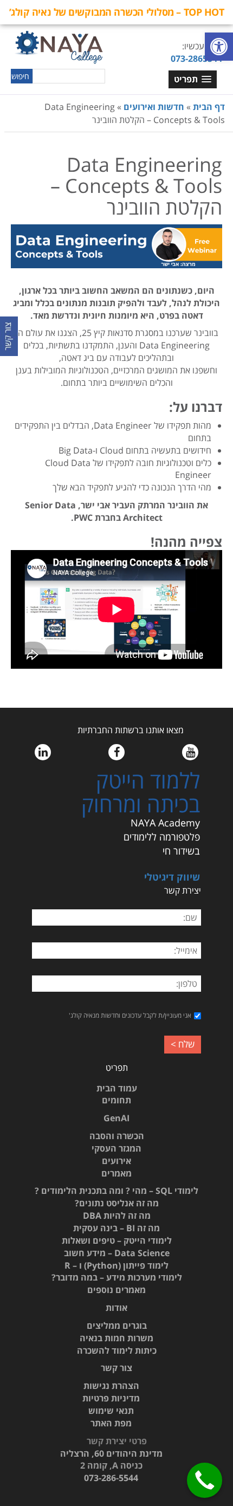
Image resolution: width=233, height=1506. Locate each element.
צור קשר (116, 1368)
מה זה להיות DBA (117, 1215)
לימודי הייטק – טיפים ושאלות (117, 1240)
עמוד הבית (116, 1088)
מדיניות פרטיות (111, 1398)
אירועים (116, 1161)
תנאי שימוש (111, 1411)
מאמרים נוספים (116, 1290)
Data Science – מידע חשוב (117, 1253)
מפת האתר (111, 1423)
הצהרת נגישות (111, 1386)
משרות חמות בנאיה (116, 1338)
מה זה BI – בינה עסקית (116, 1228)
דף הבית (209, 107)
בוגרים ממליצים (117, 1326)
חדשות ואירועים (154, 107)
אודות (116, 1308)
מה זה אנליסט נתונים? (117, 1203)
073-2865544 (196, 58)
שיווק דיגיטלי (172, 876)
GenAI (116, 1118)
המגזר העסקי (116, 1148)
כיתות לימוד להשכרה (117, 1350)
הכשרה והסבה (116, 1136)
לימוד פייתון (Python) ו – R (116, 1265)
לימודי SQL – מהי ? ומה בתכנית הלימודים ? (116, 1191)
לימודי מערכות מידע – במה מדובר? (116, 1277)
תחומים (116, 1100)
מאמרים (116, 1173)
